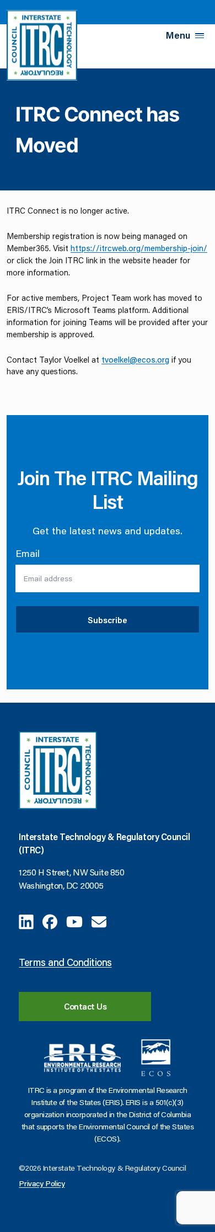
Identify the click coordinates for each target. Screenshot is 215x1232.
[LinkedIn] (26, 920)
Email (27, 553)
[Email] (99, 920)
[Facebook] (49, 920)
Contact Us (85, 1006)
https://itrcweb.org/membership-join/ (139, 248)
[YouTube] (74, 920)
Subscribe (107, 619)
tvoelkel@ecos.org (135, 359)
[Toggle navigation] (199, 35)
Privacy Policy (41, 1183)
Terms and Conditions (65, 962)
